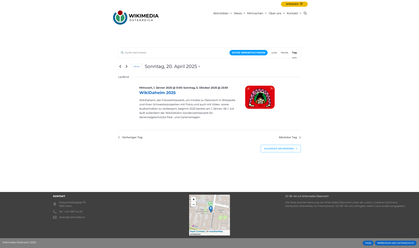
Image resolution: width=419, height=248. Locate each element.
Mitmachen (255, 13)
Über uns (275, 13)
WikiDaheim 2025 (157, 92)
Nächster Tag (288, 137)
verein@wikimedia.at (72, 217)
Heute (137, 66)
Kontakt (292, 13)
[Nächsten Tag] (126, 66)
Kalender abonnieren (279, 148)
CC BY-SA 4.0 (293, 196)
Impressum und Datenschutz (395, 243)
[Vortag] (120, 66)
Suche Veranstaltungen (248, 52)
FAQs (368, 243)
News (238, 13)
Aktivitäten (220, 13)
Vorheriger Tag (132, 137)
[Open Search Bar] (305, 13)
